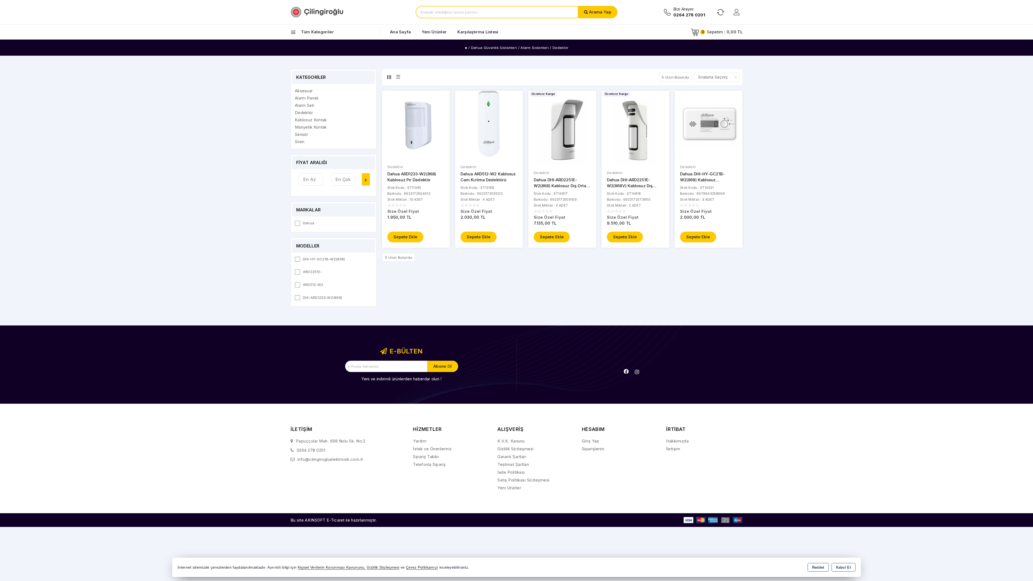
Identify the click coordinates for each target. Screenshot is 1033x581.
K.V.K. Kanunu (511, 441)
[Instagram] (637, 372)
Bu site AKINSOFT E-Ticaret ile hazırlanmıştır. (334, 520)
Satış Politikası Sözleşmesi (523, 480)
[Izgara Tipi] (389, 77)
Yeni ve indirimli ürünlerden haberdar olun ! (401, 378)
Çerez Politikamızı (422, 567)
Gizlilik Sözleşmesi (515, 448)
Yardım (419, 441)
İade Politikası (511, 472)
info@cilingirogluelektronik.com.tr (330, 459)
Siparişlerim (593, 448)
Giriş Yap (590, 441)
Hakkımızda (677, 441)
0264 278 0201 (311, 450)
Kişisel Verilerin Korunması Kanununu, (332, 567)
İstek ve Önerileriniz (432, 448)
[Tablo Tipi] (398, 77)
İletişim (673, 448)
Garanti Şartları (511, 456)
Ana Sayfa (400, 31)
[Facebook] (626, 371)
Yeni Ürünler (509, 487)
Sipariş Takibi (426, 456)
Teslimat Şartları (513, 464)
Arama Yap (600, 12)
